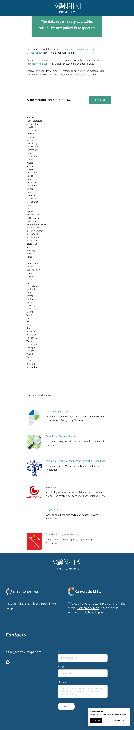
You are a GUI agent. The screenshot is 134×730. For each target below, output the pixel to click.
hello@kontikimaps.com (23, 652)
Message (62, 682)
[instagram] (8, 662)
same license (80, 74)
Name (61, 666)
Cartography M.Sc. (88, 608)
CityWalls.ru (52, 509)
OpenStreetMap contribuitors (61, 436)
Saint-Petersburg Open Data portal (64, 534)
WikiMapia (51, 487)
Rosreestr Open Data (57, 411)
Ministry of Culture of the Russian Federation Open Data (75, 461)
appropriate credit (51, 60)
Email (61, 651)
